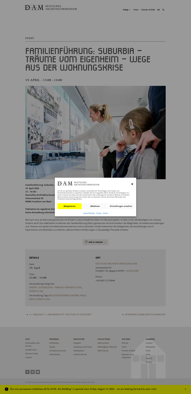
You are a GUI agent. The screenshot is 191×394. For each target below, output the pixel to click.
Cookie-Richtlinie (89, 213)
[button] (132, 184)
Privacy (98, 213)
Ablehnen (95, 206)
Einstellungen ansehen (121, 206)
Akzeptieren (69, 206)
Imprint (105, 213)
